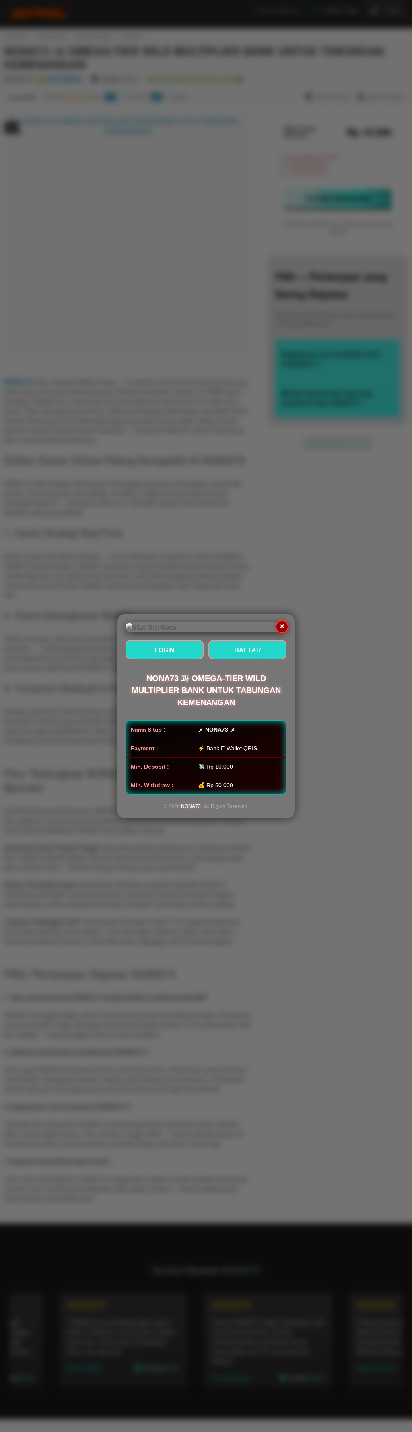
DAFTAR (247, 650)
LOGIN (164, 650)
